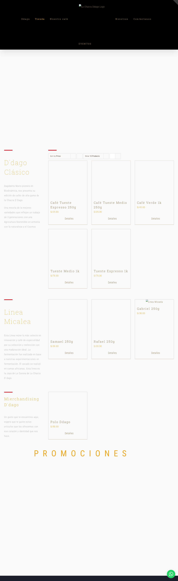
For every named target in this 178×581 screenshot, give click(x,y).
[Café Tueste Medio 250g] (111, 179)
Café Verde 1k (149, 203)
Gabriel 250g (148, 309)
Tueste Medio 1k (65, 271)
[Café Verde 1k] (154, 179)
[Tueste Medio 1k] (67, 248)
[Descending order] (79, 156)
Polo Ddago (60, 422)
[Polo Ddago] (67, 404)
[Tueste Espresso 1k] (111, 248)
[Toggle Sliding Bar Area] (175, 2)
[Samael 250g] (67, 318)
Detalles (69, 218)
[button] (171, 574)
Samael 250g (61, 341)
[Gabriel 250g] (154, 301)
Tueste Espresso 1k (111, 271)
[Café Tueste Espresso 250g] (67, 179)
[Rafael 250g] (111, 318)
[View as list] (118, 156)
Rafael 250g (104, 341)
